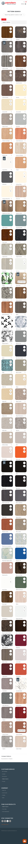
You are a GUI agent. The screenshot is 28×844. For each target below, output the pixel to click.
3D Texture (22, 281)
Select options (10, 28)
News (3, 797)
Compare (10, 32)
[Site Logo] (8, 3)
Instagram (8, 821)
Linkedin (10, 821)
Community (4, 792)
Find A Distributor (5, 811)
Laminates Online (4, 824)
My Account (4, 776)
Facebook (2, 821)
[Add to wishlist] (11, 39)
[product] (7, 32)
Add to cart (10, 101)
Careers (3, 795)
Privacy (3, 781)
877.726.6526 (4, 771)
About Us (4, 790)
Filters (4, 19)
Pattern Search (5, 778)
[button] (24, 2)
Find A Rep (4, 809)
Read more (10, 115)
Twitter (5, 821)
